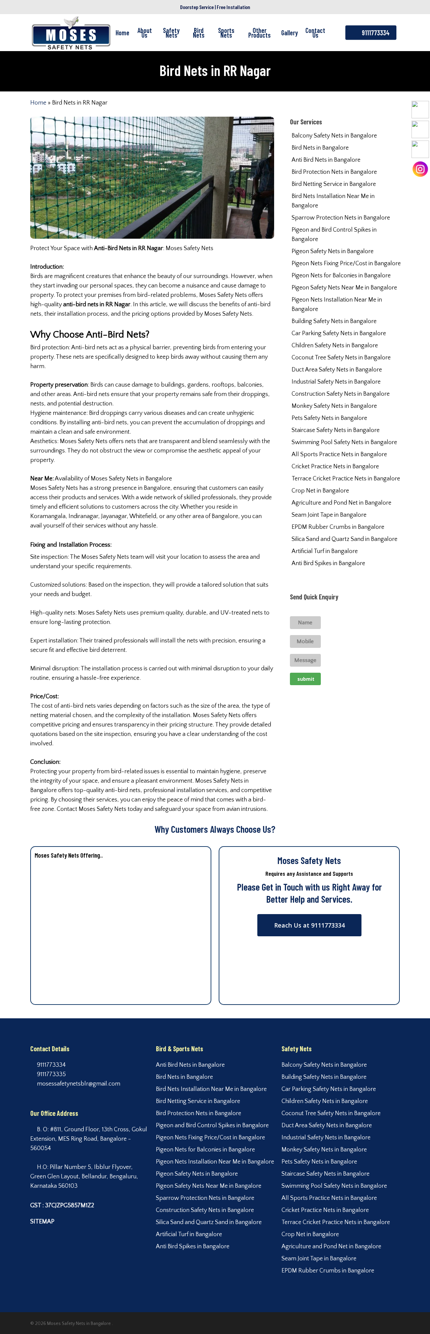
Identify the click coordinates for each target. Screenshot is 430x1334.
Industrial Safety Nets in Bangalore (336, 382)
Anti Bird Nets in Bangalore (326, 160)
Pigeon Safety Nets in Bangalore (333, 251)
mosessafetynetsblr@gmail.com (78, 1084)
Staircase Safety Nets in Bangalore (336, 430)
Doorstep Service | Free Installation (215, 7)
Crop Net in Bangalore (320, 490)
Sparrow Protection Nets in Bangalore (341, 217)
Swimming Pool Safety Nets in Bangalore (344, 442)
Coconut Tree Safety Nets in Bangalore (341, 357)
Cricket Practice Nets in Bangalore (335, 466)
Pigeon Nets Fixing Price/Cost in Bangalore (346, 263)
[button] (309, 925)
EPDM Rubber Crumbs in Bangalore (338, 527)
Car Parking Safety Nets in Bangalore (339, 333)
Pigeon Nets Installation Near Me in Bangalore (337, 305)
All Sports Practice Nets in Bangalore (339, 454)
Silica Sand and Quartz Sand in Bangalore (344, 539)
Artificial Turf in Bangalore (325, 551)
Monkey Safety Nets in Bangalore (334, 406)
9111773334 (51, 1065)
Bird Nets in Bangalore (320, 148)
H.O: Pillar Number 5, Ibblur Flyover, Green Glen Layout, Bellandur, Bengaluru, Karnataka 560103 (84, 1176)
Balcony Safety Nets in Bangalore (334, 135)
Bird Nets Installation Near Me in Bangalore (333, 201)
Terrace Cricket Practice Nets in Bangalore (346, 478)
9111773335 (51, 1074)
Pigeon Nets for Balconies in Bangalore (341, 275)
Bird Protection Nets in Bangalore (334, 172)
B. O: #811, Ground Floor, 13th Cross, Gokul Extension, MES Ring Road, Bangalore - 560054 (88, 1139)
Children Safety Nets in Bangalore (335, 345)
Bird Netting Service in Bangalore (334, 184)
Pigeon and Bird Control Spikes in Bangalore (334, 235)
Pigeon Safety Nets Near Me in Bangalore (344, 287)
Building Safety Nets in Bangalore (334, 321)
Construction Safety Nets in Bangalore (341, 394)
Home (38, 103)
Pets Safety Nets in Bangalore (329, 418)
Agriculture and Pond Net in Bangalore (341, 503)
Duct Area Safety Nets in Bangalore (337, 369)
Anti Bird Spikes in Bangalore (328, 563)
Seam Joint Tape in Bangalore (329, 515)
